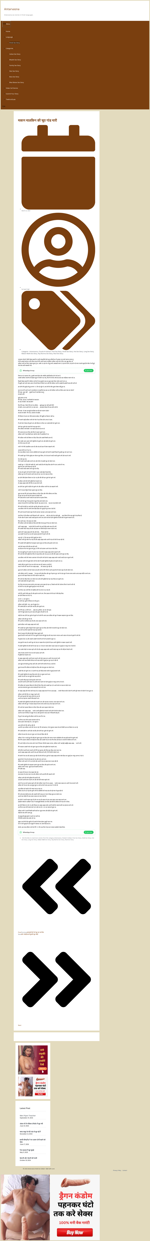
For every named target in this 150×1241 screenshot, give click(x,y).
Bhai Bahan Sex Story (16, 82)
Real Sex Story (58, 354)
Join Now (90, 370)
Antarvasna (11, 9)
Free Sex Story (57, 352)
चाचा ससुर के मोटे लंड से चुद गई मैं (30, 1131)
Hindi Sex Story (14, 43)
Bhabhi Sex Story (15, 60)
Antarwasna (33, 352)
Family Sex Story (15, 65)
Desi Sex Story (14, 71)
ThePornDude (10, 99)
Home (8, 31)
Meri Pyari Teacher (28, 1115)
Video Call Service (12, 88)
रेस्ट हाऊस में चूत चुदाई (27, 1150)
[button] (3, 107)
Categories (9, 48)
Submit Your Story (12, 94)
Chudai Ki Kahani (45, 352)
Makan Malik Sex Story (29, 354)
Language (9, 37)
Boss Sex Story (14, 77)
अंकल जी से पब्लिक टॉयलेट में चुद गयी (31, 1123)
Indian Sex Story (14, 54)
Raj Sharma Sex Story (45, 354)
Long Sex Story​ (89, 352)
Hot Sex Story (78, 352)
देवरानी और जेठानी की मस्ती (28, 1158)
